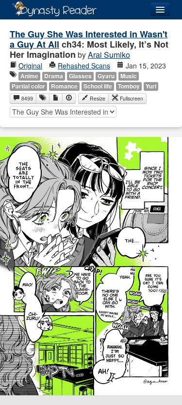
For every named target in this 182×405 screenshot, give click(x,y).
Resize (96, 98)
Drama (53, 76)
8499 (26, 98)
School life (97, 86)
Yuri (151, 86)
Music (128, 76)
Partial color (28, 86)
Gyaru (106, 76)
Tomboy (129, 86)
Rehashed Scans (84, 65)
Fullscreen (130, 98)
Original (30, 65)
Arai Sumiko (109, 54)
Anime (29, 76)
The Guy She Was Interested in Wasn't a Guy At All (88, 39)
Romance (64, 86)
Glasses (80, 76)
